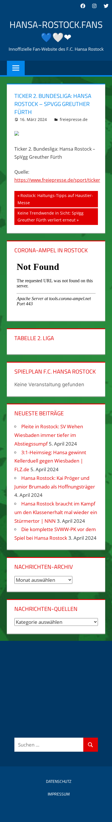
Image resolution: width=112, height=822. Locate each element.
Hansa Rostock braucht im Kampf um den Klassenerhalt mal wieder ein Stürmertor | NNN (55, 512)
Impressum (59, 794)
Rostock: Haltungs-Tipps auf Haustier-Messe (55, 198)
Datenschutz (59, 781)
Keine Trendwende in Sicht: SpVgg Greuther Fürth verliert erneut (50, 216)
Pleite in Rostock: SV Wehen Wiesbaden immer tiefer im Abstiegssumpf (48, 435)
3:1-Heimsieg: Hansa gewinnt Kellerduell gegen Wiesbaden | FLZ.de (50, 461)
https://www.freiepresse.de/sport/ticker (57, 180)
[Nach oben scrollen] (102, 812)
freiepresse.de (74, 119)
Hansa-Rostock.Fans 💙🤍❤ (56, 31)
